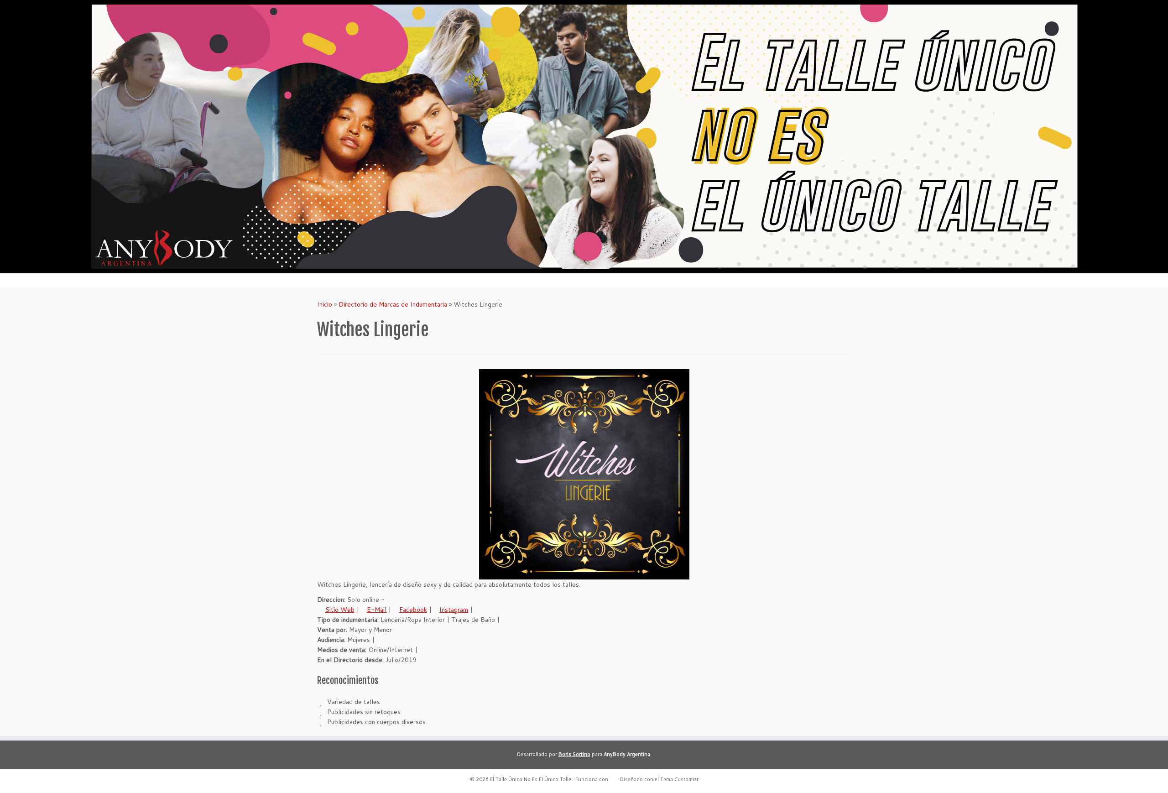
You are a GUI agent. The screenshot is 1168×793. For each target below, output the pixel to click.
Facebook (413, 609)
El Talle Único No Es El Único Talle (530, 779)
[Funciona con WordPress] (613, 777)
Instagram (453, 609)
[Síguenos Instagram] (345, 779)
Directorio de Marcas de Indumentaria (393, 304)
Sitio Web (340, 609)
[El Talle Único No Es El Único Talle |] (584, 137)
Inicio (324, 304)
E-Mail (376, 609)
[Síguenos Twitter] (357, 779)
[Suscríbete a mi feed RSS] (322, 779)
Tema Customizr (679, 779)
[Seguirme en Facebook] (334, 779)
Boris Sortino (574, 754)
